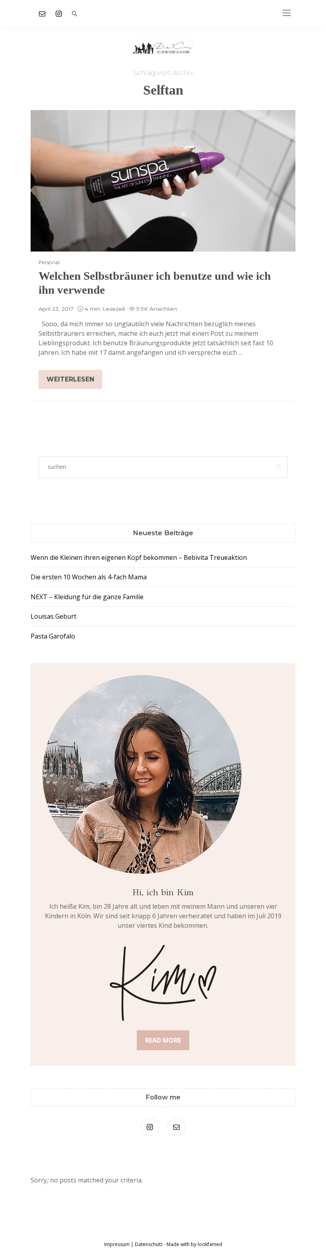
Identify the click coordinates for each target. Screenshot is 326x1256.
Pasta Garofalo (53, 636)
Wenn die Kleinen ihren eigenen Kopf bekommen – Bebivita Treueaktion (139, 557)
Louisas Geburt (53, 616)
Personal (49, 262)
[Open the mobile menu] (286, 13)
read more (163, 1040)
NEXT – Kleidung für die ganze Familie (87, 596)
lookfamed (209, 1244)
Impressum (117, 1244)
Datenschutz (149, 1244)
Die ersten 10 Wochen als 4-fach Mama (89, 577)
